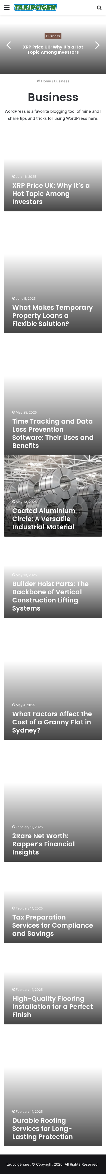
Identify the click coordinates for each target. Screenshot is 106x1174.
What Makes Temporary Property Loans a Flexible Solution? (52, 315)
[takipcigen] (35, 7)
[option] (53, 44)
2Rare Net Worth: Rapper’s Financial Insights (43, 844)
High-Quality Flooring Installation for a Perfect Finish (52, 1006)
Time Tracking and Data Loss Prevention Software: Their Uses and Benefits (53, 433)
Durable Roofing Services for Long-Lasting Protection (42, 1128)
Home (45, 81)
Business (53, 36)
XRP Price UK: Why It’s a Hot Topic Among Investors (53, 49)
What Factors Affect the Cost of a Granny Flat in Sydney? (52, 722)
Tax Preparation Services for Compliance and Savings (52, 925)
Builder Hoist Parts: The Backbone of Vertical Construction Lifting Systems (50, 596)
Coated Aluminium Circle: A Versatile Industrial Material (43, 518)
